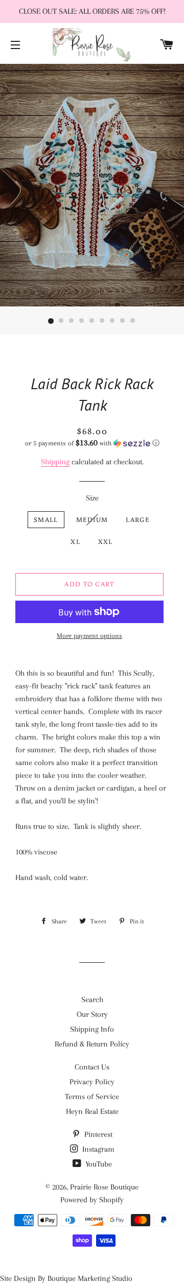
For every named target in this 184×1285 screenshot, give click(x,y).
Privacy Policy (92, 1081)
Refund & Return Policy (92, 1044)
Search (92, 999)
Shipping (55, 461)
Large (138, 519)
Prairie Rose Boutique (104, 1187)
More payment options (89, 635)
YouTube (97, 1164)
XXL (105, 541)
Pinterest (97, 1134)
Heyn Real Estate (92, 1111)
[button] (92, 443)
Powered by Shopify (92, 1199)
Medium (92, 519)
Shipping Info (92, 1029)
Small (46, 519)
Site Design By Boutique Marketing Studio (66, 1278)
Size (92, 498)
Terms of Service (92, 1096)
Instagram (97, 1149)
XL (75, 541)
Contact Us (92, 1067)
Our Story (92, 1014)
